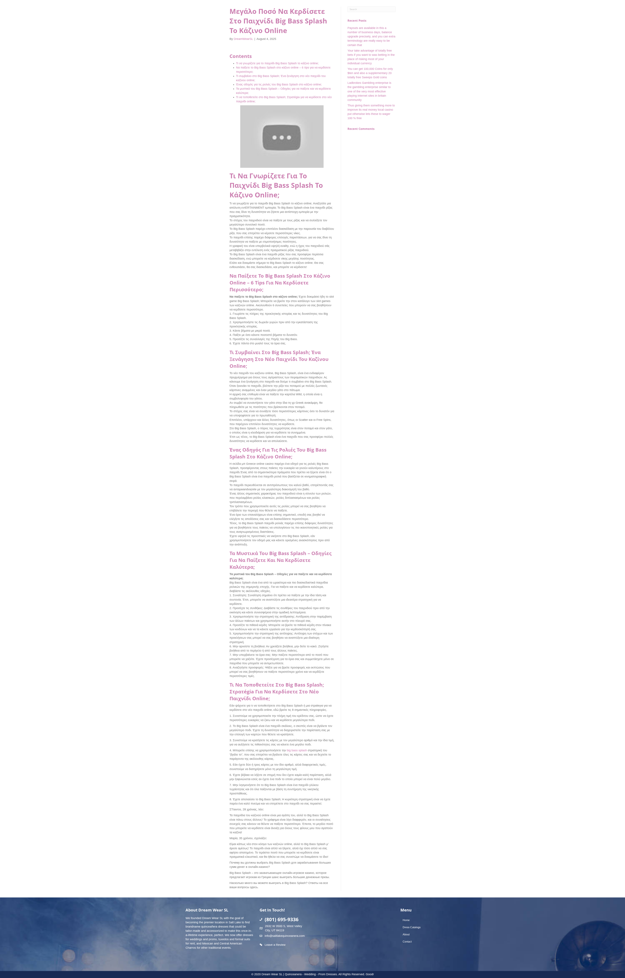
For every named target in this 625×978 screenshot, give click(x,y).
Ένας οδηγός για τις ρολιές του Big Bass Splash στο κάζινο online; (279, 84)
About (406, 934)
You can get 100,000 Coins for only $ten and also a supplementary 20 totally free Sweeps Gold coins (370, 73)
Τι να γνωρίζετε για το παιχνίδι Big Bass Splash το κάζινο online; (277, 63)
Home (406, 920)
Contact (407, 941)
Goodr (370, 974)
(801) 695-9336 (282, 919)
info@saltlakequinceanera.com (285, 935)
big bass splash (297, 750)
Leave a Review (275, 944)
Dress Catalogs (412, 927)
